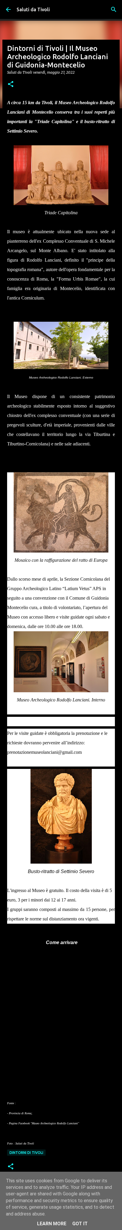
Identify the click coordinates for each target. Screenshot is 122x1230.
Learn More (51, 1223)
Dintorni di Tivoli (26, 1153)
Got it (80, 1223)
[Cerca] (113, 9)
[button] (10, 84)
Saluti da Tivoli (33, 9)
